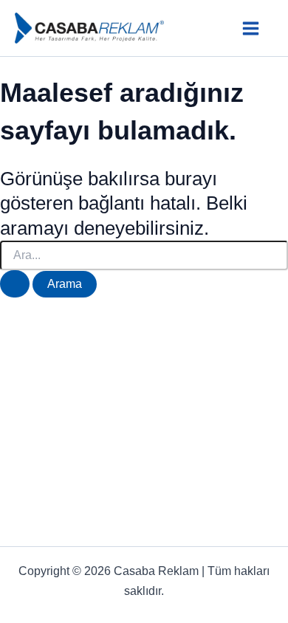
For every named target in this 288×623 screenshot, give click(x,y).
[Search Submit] (15, 283)
